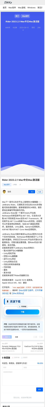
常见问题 (41, 7)
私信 (39, 192)
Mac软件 (12, 7)
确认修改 (40, 363)
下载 (22, 312)
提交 (39, 389)
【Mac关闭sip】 (18, 293)
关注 (32, 192)
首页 (4, 7)
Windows (31, 7)
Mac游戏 (21, 7)
